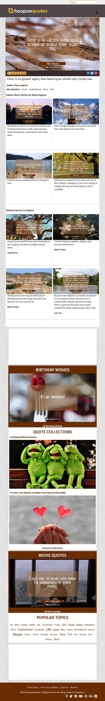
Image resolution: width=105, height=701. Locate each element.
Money (70, 630)
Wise (90, 634)
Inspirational (35, 89)
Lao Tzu (58, 313)
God (64, 624)
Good (71, 624)
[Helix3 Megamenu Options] (97, 12)
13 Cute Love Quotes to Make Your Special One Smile (38, 492)
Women (49, 639)
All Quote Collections (52, 548)
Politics (27, 634)
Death (32, 625)
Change (24, 625)
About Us (74, 687)
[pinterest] (75, 696)
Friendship (47, 625)
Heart (13, 629)
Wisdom (83, 634)
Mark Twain (60, 249)
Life (48, 630)
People (17, 634)
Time (62, 634)
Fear (38, 625)
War (76, 634)
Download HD (18, 73)
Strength (44, 634)
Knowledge (39, 630)
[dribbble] (85, 696)
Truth (69, 634)
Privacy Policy (33, 687)
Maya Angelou (21, 85)
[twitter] (70, 696)
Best (17, 625)
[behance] (91, 696)
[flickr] (95, 696)
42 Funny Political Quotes (23, 437)
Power (36, 634)
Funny (57, 625)
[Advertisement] (52, 346)
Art (11, 625)
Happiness (90, 625)
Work (56, 639)
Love (56, 629)
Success (54, 634)
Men (63, 629)
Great (24, 89)
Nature (91, 629)
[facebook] (67, 696)
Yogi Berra (12, 253)
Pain (52, 89)
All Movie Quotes (52, 611)
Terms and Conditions (49, 687)
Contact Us (64, 687)
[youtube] (80, 696)
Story (45, 89)
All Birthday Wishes (52, 426)
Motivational (80, 629)
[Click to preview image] (52, 44)
